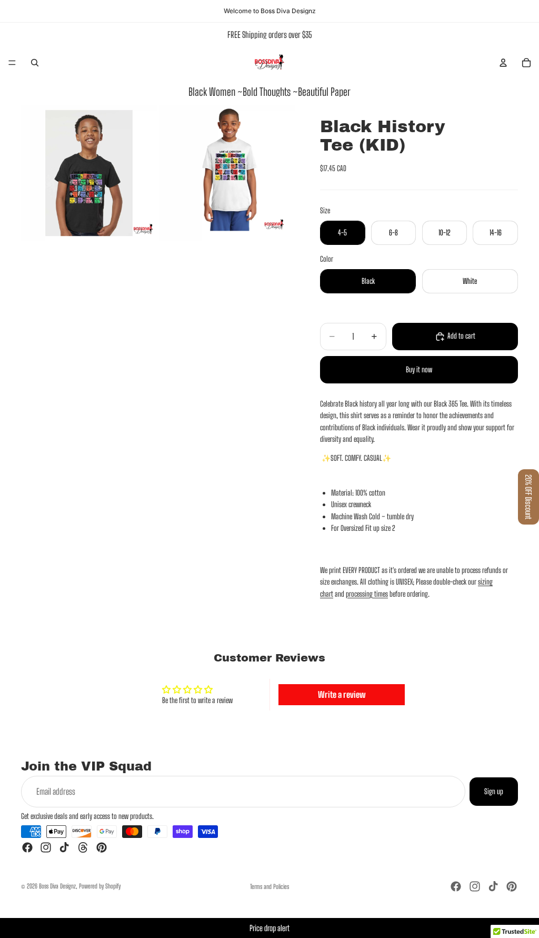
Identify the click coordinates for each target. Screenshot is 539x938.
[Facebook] (27, 847)
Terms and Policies (269, 887)
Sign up (493, 791)
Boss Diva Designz (57, 886)
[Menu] (12, 63)
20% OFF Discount (528, 497)
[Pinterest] (101, 847)
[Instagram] (45, 847)
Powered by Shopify (100, 886)
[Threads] (83, 847)
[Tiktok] (64, 847)
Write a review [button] (342, 694)
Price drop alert (269, 928)
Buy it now (419, 369)
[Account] (503, 62)
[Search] (34, 62)
